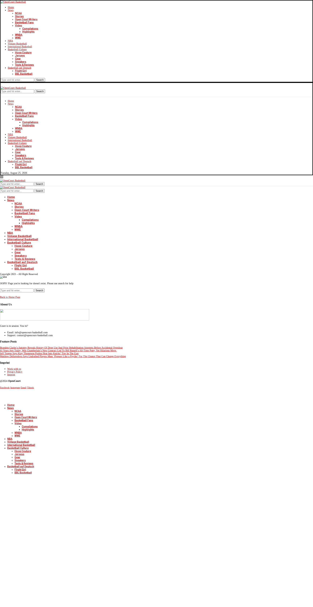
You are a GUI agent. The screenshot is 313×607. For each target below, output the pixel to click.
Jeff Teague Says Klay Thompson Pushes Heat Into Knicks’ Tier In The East (39, 353)
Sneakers (20, 61)
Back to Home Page (10, 297)
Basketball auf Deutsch (19, 67)
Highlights (28, 31)
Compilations (30, 28)
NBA (10, 40)
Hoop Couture (23, 52)
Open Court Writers (26, 19)
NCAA (18, 13)
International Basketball (20, 46)
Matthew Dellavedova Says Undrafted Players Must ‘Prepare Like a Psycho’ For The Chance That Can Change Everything (63, 356)
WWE (18, 37)
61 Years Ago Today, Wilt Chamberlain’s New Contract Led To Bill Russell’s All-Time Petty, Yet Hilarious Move (58, 350)
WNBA (18, 34)
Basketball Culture (17, 49)
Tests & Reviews (24, 64)
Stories (19, 16)
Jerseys (20, 55)
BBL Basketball (23, 73)
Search (40, 80)
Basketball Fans (24, 22)
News (10, 10)
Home (11, 7)
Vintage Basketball (17, 43)
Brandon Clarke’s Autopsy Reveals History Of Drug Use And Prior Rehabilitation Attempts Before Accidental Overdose (61, 347)
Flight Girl (21, 70)
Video (18, 25)
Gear (18, 58)
